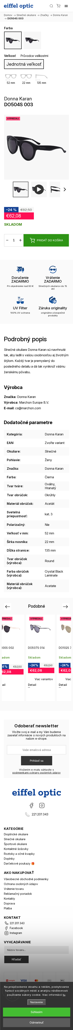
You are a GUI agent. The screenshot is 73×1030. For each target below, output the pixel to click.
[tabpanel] (40, 658)
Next (66, 606)
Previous (8, 606)
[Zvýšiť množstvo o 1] (20, 240)
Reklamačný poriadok (18, 893)
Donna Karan (54, 434)
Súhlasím (36, 1012)
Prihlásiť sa (36, 760)
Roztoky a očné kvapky (19, 853)
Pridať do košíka (50, 240)
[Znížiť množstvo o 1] (7, 240)
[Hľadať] (51, 6)
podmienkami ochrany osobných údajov (36, 772)
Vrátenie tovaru (14, 888)
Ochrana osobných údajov (21, 884)
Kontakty (9, 898)
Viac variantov (44, 679)
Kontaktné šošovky (16, 849)
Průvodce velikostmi (34, 56)
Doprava (9, 903)
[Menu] (66, 6)
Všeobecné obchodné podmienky (26, 879)
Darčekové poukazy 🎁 (19, 863)
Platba (8, 908)
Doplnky (9, 858)
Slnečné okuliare (15, 839)
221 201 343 (40, 814)
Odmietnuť (37, 1022)
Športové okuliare (15, 844)
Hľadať (16, 959)
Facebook (31, 805)
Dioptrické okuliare (16, 834)
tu (64, 994)
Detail (32, 684)
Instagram (42, 805)
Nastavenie (36, 1002)
